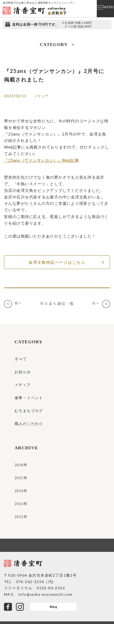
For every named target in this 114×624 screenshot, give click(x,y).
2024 (19, 491)
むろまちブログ (29, 411)
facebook (8, 607)
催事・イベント (29, 398)
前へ (18, 303)
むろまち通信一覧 (57, 303)
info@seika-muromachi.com (46, 594)
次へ (95, 303)
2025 (19, 478)
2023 (19, 504)
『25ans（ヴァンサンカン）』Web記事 (41, 160)
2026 (19, 465)
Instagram (20, 607)
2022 (19, 517)
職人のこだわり (29, 424)
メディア (23, 385)
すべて (21, 359)
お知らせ (23, 372)
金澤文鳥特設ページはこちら (57, 262)
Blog (53, 606)
